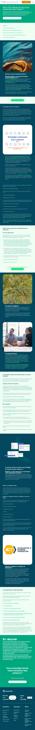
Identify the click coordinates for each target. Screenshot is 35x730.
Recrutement (5, 714)
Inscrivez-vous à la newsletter (17, 100)
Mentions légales (6, 721)
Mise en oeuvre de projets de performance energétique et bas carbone (28, 720)
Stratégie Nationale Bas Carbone (18, 156)
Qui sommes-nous (6, 710)
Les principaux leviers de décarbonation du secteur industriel (13, 32)
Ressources (5, 712)
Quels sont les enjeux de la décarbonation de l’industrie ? (12, 30)
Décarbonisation (8, 81)
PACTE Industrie (19, 491)
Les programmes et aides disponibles (9, 37)
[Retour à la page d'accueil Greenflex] (3, 2)
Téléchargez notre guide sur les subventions (12, 18)
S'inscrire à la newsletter (13, 697)
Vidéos (15, 720)
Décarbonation (16, 710)
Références (16, 718)
